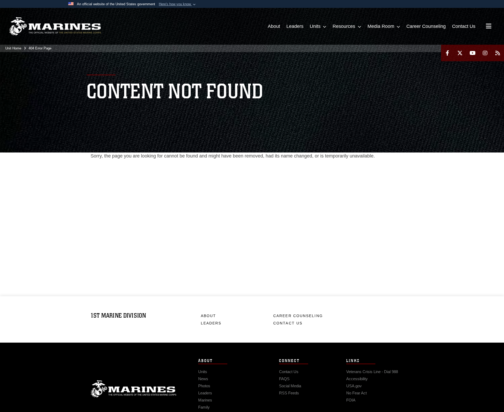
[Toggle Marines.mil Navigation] (488, 26)
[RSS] (497, 53)
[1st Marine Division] (55, 26)
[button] (178, 4)
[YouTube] (472, 53)
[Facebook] (447, 53)
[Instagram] (485, 53)
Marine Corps (134, 389)
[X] (460, 53)
